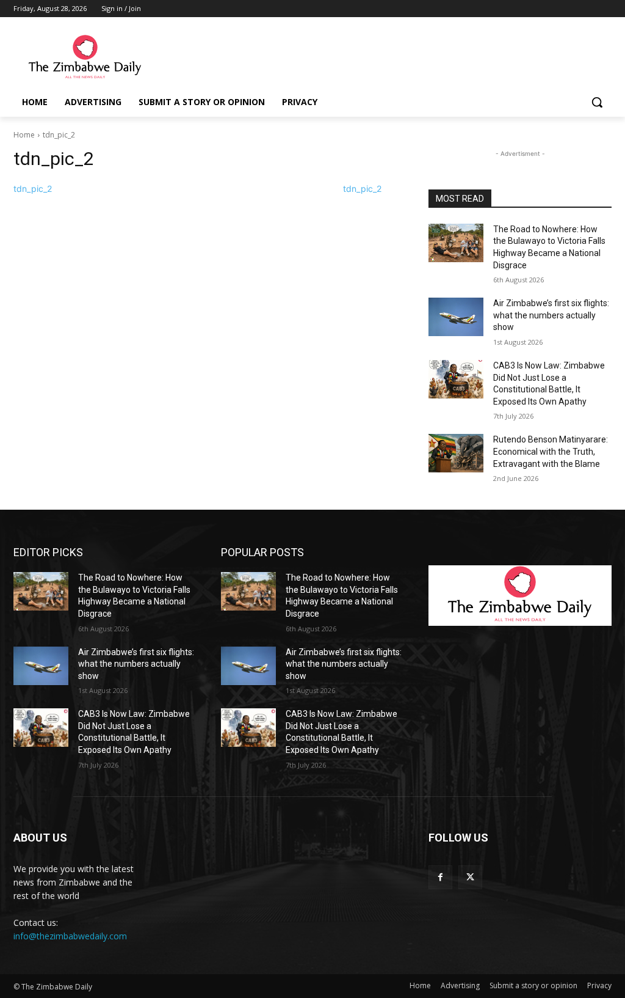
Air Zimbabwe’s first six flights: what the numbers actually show (551, 315)
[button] (597, 102)
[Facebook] (440, 877)
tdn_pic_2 (32, 188)
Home (24, 135)
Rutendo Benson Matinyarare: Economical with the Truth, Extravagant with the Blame (550, 451)
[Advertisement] (300, 56)
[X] (470, 877)
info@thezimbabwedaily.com (70, 936)
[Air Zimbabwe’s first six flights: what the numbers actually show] (455, 317)
